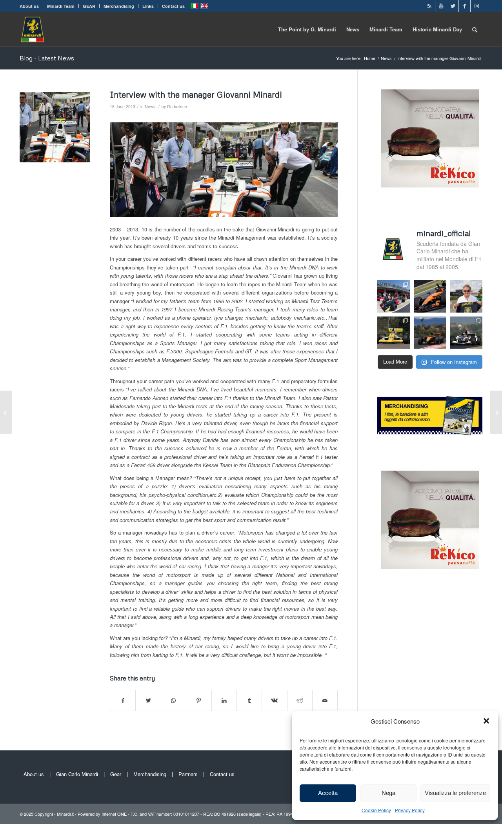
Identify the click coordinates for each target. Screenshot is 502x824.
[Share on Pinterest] (198, 700)
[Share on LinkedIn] (224, 700)
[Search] (474, 29)
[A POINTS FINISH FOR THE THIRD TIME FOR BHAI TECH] (6, 412)
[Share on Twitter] (148, 700)
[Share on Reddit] (299, 700)
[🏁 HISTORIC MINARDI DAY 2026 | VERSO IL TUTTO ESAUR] (393, 333)
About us (29, 6)
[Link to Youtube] (441, 6)
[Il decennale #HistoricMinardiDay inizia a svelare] (393, 296)
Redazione (177, 106)
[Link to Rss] (429, 6)
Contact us (173, 6)
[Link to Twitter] (452, 6)
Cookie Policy (376, 810)
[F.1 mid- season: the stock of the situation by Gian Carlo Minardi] (496, 412)
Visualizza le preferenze (455, 792)
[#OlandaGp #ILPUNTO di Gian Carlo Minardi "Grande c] (430, 296)
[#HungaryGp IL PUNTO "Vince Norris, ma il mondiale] (430, 333)
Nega (388, 792)
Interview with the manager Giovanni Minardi (196, 94)
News (150, 106)
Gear (115, 774)
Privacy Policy (410, 810)
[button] (486, 721)
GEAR (89, 6)
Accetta (328, 792)
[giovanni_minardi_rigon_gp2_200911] (55, 127)
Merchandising (119, 6)
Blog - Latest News (47, 58)
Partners (188, 774)
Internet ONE (114, 814)
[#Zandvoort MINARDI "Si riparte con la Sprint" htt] (466, 296)
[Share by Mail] (325, 700)
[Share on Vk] (274, 700)
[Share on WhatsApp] (173, 700)
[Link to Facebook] (464, 6)
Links (148, 6)
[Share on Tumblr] (249, 700)
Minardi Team (61, 6)
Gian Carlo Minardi (77, 774)
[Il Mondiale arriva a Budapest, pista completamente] (466, 333)
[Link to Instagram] (476, 6)
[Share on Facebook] (122, 700)
